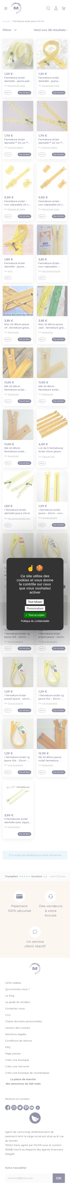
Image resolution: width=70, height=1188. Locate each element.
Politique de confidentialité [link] (35, 620)
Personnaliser (35, 608)
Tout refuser (35, 601)
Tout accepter (36, 615)
